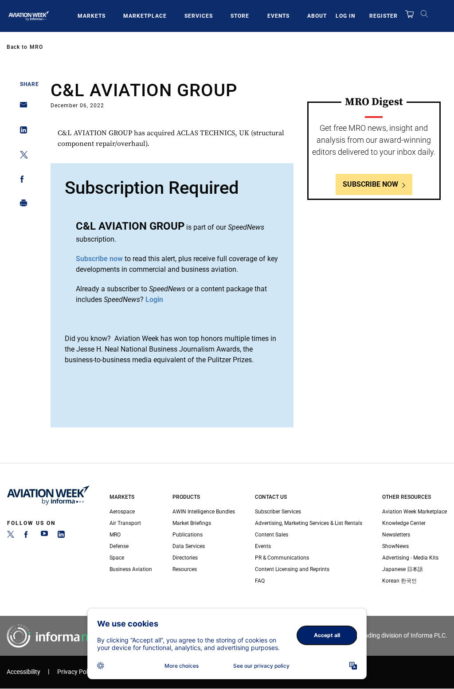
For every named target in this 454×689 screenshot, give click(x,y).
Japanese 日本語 (402, 569)
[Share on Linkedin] (21, 131)
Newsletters (396, 535)
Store (240, 16)
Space (117, 558)
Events (278, 16)
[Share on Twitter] (21, 156)
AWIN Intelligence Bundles (203, 512)
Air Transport (125, 523)
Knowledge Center (404, 523)
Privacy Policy (76, 672)
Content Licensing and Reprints (292, 569)
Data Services (188, 546)
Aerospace (122, 512)
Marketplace (145, 16)
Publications (187, 535)
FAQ (260, 581)
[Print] (21, 205)
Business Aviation (131, 569)
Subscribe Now (370, 184)
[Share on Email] (21, 107)
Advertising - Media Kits (410, 558)
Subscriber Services (278, 512)
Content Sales (271, 535)
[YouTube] (44, 536)
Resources (184, 569)
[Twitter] (10, 536)
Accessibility (23, 672)
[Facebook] (27, 536)
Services (198, 16)
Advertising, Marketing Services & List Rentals (308, 523)
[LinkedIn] (61, 536)
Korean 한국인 (399, 581)
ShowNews (395, 546)
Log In (345, 16)
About (317, 16)
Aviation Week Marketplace (414, 512)
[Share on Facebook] (21, 180)
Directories (185, 558)
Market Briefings (191, 523)
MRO (36, 47)
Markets (92, 16)
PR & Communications (282, 558)
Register (383, 16)
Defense (119, 546)
